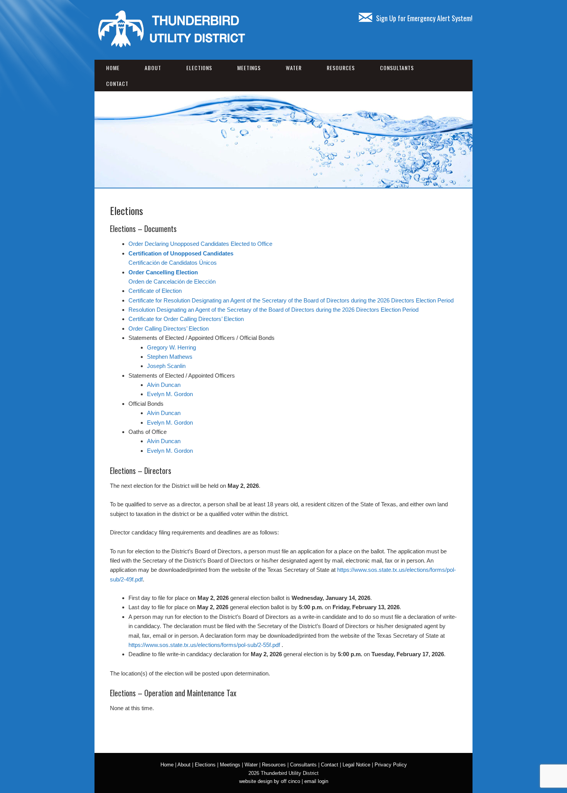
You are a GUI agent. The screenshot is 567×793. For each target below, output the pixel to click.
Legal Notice (356, 765)
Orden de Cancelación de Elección (172, 281)
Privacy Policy (391, 765)
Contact (117, 83)
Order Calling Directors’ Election (168, 328)
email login (316, 781)
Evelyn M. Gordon (170, 394)
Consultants (397, 68)
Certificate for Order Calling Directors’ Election (186, 319)
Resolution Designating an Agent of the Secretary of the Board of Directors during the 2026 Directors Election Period (273, 309)
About (153, 68)
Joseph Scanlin (166, 366)
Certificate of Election (155, 290)
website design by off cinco (269, 781)
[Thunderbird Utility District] (171, 46)
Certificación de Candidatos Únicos (172, 262)
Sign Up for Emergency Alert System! (424, 18)
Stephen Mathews (169, 356)
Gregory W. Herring (171, 347)
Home (113, 68)
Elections (199, 68)
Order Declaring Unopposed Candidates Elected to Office (200, 243)
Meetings (249, 68)
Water (294, 68)
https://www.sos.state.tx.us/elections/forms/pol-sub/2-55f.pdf (204, 645)
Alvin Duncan (164, 384)
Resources (341, 68)
